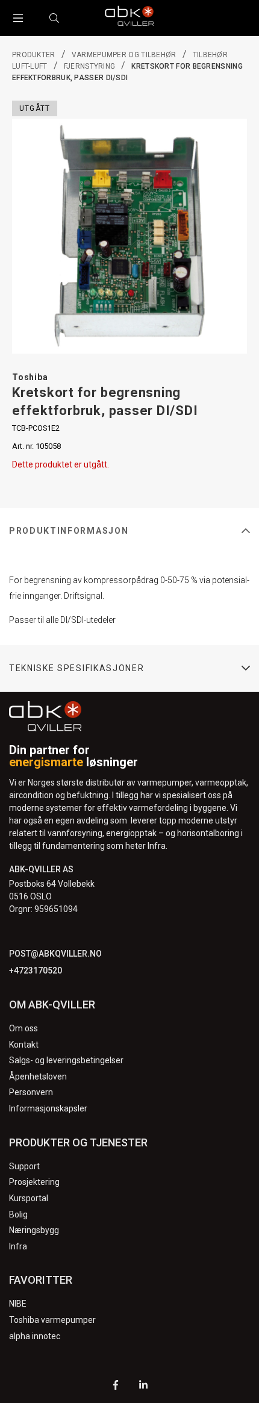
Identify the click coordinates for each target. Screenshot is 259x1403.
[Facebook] (116, 1386)
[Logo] (129, 18)
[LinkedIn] (143, 1386)
